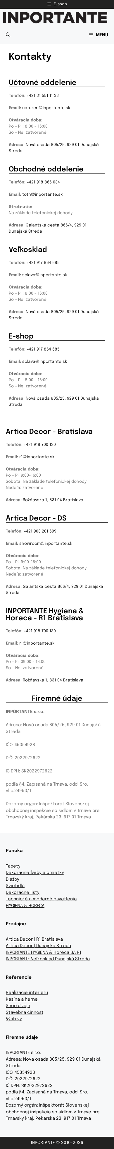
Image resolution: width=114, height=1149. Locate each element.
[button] (8, 35)
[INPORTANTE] (55, 17)
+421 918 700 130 (40, 445)
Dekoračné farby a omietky (35, 872)
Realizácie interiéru (27, 992)
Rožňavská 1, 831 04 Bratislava (53, 500)
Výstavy (14, 1019)
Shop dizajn (18, 1006)
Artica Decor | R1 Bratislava (34, 939)
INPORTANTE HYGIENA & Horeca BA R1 (43, 952)
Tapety (13, 866)
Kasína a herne (22, 999)
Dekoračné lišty (22, 892)
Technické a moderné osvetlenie (41, 899)
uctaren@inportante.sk (46, 108)
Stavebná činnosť (24, 1012)
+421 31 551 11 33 (43, 96)
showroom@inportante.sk (45, 544)
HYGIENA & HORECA (25, 906)
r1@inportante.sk (36, 457)
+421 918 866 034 (43, 182)
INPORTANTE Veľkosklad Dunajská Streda (48, 959)
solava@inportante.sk (44, 275)
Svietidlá (15, 886)
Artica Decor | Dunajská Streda (38, 946)
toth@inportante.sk (42, 195)
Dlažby (12, 879)
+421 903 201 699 (40, 531)
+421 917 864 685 (43, 263)
